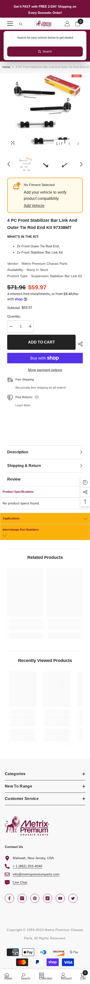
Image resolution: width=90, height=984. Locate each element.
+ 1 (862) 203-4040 (27, 866)
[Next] (78, 144)
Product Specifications (18, 491)
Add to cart (41, 342)
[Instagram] (22, 898)
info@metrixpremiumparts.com (36, 874)
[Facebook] (9, 898)
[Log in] (67, 23)
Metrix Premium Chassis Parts (44, 263)
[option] (45, 110)
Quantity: (14, 316)
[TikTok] (47, 898)
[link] (25, 627)
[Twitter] (73, 898)
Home (6, 67)
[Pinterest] (34, 898)
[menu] (10, 23)
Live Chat (20, 882)
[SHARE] (79, 344)
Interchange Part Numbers (21, 529)
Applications (11, 518)
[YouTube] (60, 898)
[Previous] (69, 144)
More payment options (45, 370)
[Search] (21, 24)
